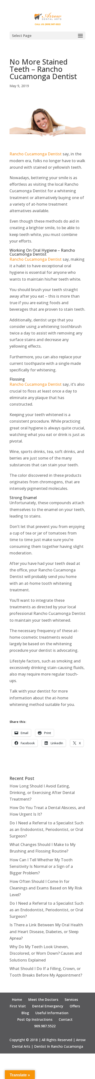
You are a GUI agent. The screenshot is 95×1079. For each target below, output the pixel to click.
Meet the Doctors (43, 999)
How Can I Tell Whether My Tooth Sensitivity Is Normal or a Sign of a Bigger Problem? (41, 866)
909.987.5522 (45, 1026)
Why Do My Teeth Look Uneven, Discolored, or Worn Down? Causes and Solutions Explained (46, 953)
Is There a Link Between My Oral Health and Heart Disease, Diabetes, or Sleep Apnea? (46, 931)
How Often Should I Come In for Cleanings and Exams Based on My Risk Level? (46, 888)
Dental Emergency (47, 1006)
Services (71, 999)
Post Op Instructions (34, 1019)
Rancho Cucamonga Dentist (36, 154)
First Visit (18, 1006)
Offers (75, 1006)
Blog (25, 1013)
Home (17, 999)
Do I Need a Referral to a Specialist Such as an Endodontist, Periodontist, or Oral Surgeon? (47, 829)
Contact (66, 1019)
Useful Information (51, 1013)
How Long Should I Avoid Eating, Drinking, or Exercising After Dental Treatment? (42, 792)
